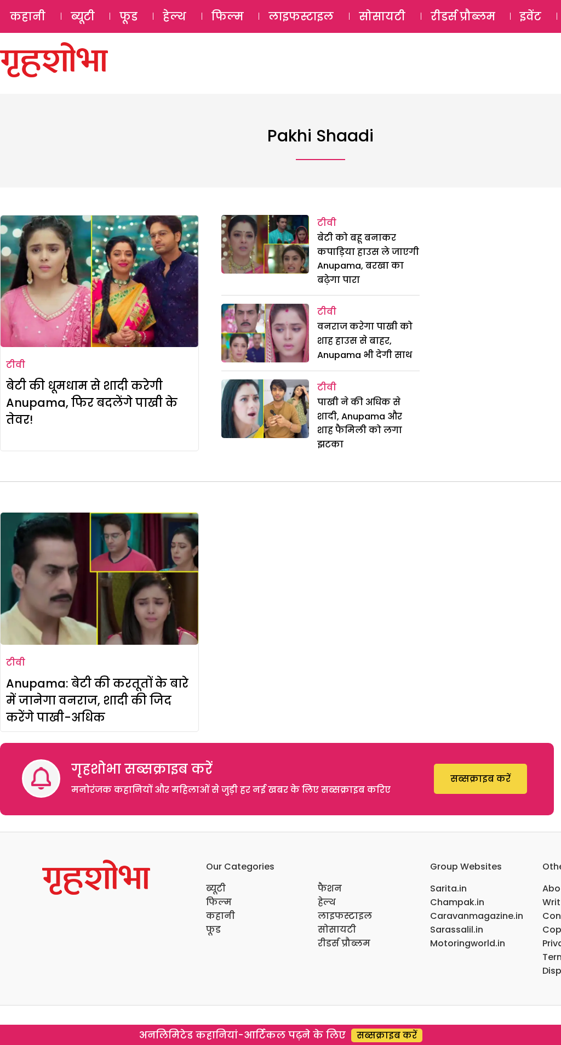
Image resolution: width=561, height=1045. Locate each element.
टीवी (15, 365)
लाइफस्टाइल (301, 16)
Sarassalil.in (456, 929)
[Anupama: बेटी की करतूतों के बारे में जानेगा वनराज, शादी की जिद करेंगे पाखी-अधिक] (99, 578)
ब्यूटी (83, 16)
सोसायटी (382, 16)
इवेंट (530, 16)
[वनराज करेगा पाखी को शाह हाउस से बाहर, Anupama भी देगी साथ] (265, 333)
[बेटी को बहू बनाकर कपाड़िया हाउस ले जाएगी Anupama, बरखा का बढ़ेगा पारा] (265, 244)
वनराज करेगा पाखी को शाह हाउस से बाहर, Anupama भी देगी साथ (365, 340)
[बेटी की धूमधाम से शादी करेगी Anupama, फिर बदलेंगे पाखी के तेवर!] (99, 281)
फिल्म (227, 16)
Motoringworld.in (467, 943)
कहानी (27, 16)
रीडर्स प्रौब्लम (463, 16)
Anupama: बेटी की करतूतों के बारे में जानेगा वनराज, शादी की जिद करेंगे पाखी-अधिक (97, 700)
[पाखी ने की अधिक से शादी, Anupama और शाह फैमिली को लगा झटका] (265, 408)
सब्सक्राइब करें (480, 779)
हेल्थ (174, 16)
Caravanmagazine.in (476, 916)
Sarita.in (448, 888)
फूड (128, 16)
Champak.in (457, 902)
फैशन (330, 888)
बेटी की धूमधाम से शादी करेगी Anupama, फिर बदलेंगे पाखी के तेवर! (92, 403)
